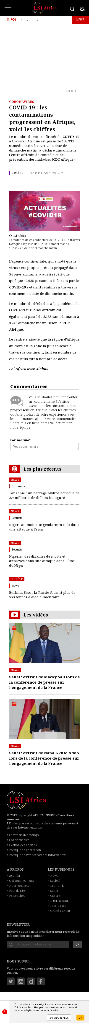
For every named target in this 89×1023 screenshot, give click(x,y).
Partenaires (17, 896)
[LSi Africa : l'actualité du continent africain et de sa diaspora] (44, 8)
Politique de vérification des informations (37, 855)
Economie (57, 886)
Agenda (14, 876)
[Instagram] (21, 981)
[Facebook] (41, 981)
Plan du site (17, 891)
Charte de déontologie (24, 835)
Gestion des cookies (23, 845)
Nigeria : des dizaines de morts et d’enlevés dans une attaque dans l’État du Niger (42, 561)
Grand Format (60, 911)
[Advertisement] (44, 56)
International (59, 901)
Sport (54, 891)
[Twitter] (11, 981)
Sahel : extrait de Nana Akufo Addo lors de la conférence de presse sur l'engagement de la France (44, 758)
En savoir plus (59, 1017)
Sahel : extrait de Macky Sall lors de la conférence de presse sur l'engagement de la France (44, 682)
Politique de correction (25, 850)
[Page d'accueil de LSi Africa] (11, 19)
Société (17, 579)
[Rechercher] (73, 9)
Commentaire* (20, 440)
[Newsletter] (82, 9)
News (15, 480)
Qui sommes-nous (21, 881)
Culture (55, 896)
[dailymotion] (31, 981)
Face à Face (58, 906)
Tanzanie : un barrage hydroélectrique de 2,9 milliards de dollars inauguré (44, 495)
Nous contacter (20, 886)
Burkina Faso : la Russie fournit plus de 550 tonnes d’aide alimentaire (42, 594)
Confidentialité (19, 840)
